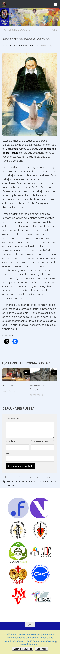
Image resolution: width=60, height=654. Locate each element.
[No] (56, 642)
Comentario (13, 418)
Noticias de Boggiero (16, 29)
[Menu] (56, 4)
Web (8, 453)
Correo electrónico (42, 441)
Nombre (11, 441)
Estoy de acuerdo (23, 648)
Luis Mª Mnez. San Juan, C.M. (23, 45)
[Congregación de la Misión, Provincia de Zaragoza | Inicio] (5, 4)
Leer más (41, 648)
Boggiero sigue (11, 385)
